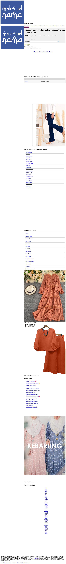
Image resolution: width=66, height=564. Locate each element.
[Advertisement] (44, 64)
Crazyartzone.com (7, 562)
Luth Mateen (28, 253)
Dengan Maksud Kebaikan (31, 397)
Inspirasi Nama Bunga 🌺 (31, 381)
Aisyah (46, 512)
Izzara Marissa (29, 180)
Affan (46, 526)
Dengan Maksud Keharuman (32, 403)
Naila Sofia (28, 165)
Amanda (46, 519)
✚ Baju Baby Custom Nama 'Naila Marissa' (42, 51)
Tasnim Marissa (29, 161)
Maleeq (46, 529)
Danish (46, 528)
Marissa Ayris (28, 178)
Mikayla (46, 499)
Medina (46, 505)
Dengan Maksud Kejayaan (31, 399)
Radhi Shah (28, 243)
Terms (18, 562)
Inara (46, 497)
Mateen (46, 515)
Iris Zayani (28, 246)
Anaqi (46, 533)
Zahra (46, 494)
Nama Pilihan (43, 25)
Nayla (46, 495)
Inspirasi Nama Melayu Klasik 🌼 (33, 383)
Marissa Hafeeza (29, 163)
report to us (37, 558)
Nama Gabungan (49, 25)
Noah (46, 509)
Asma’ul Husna (62, 25)
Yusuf (46, 518)
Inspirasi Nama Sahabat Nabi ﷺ (32, 388)
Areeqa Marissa (29, 187)
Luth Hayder (28, 241)
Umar (46, 501)
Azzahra (46, 511)
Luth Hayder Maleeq (30, 261)
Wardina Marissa (29, 170)
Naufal (46, 520)
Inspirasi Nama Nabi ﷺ (31, 385)
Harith (46, 530)
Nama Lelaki (29, 25)
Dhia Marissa (28, 167)
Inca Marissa (28, 185)
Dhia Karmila (28, 256)
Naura (46, 491)
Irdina (46, 514)
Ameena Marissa (29, 169)
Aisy (46, 490)
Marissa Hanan (29, 159)
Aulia (46, 521)
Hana (46, 492)
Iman (46, 487)
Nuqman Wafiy (29, 236)
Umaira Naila (28, 174)
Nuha (46, 504)
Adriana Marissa (29, 176)
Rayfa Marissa (29, 157)
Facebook (22, 562)
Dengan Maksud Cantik (31, 392)
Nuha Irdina (28, 266)
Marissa (46, 516)
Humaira (46, 502)
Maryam (46, 513)
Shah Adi (27, 233)
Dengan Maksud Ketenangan (32, 394)
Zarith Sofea (28, 248)
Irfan (46, 532)
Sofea (46, 489)
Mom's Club (26, 27)
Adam (46, 508)
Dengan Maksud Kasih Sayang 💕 (33, 396)
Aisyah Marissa (29, 182)
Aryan (46, 500)
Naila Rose (28, 154)
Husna (46, 527)
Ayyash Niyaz (28, 251)
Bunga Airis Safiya (29, 258)
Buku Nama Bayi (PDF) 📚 (31, 407)
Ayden (46, 506)
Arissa (46, 523)
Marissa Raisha (29, 152)
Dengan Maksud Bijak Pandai (32, 401)
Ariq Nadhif (28, 263)
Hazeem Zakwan (29, 238)
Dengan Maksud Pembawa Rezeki (33, 390)
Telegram (27, 562)
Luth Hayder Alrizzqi (30, 268)
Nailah (26, 81)
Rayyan (46, 507)
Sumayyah (46, 525)
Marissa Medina (29, 184)
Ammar (46, 522)
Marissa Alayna (29, 155)
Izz (46, 498)
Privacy (14, 562)
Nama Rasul (55, 25)
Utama (25, 25)
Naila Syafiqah (29, 172)
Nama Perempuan (36, 25)
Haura (46, 493)
